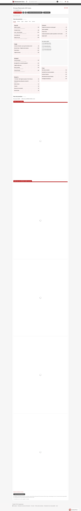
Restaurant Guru (20, 504)
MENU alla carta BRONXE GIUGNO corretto (28, 98)
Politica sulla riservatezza (39, 505)
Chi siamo (32, 505)
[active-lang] (66, 2)
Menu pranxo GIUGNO (16, 98)
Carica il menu (47, 12)
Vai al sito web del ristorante (19, 494)
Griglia (22, 21)
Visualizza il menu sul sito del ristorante (35, 12)
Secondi (14, 21)
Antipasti (26, 21)
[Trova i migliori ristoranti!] (18, 2)
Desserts (33, 21)
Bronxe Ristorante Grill (20, 8)
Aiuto (57, 505)
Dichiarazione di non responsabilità (49, 505)
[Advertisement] (54, 57)
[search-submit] (29, 1)
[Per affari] (27, 2)
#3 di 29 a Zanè (17, 10)
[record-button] (57, 1)
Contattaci (15, 505)
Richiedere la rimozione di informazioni (24, 505)
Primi (30, 21)
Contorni (18, 21)
